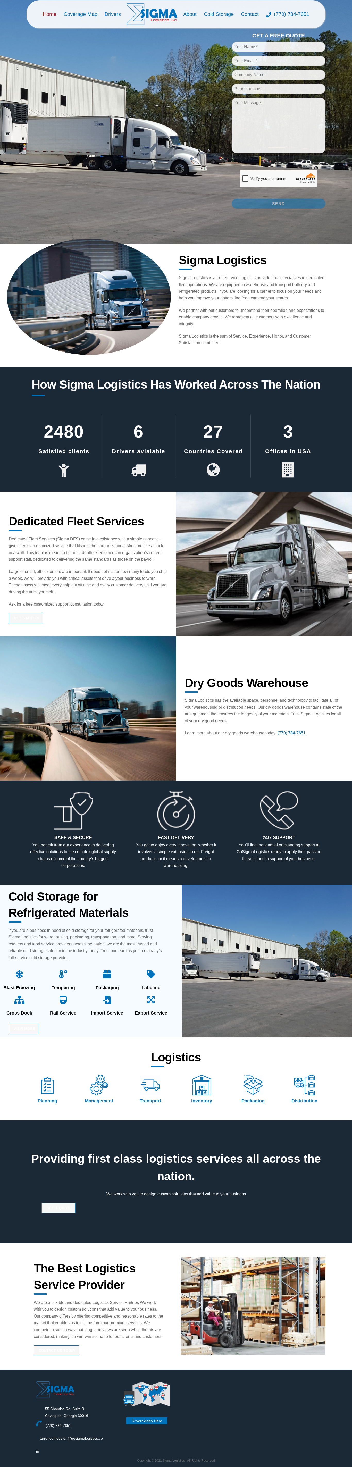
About (190, 14)
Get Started (26, 618)
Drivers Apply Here (147, 1421)
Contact (250, 14)
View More (24, 1029)
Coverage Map (80, 14)
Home (49, 14)
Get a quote (59, 1208)
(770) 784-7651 (290, 14)
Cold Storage (219, 14)
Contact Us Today (57, 1351)
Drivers (113, 14)
